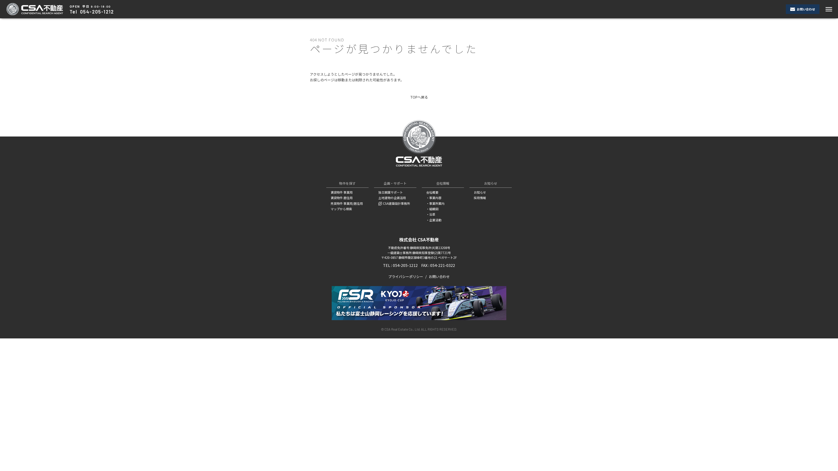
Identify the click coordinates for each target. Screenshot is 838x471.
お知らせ (480, 192)
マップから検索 (341, 209)
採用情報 (480, 198)
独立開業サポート (390, 192)
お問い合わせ (805, 9)
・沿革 (430, 214)
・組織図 (432, 209)
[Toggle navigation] (829, 9)
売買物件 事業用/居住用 (347, 203)
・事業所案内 (435, 203)
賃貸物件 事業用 (342, 192)
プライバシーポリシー (405, 276)
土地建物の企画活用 (392, 198)
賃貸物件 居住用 (342, 198)
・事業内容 (433, 198)
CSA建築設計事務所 (396, 203)
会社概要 (432, 192)
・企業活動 (433, 220)
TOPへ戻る (419, 97)
